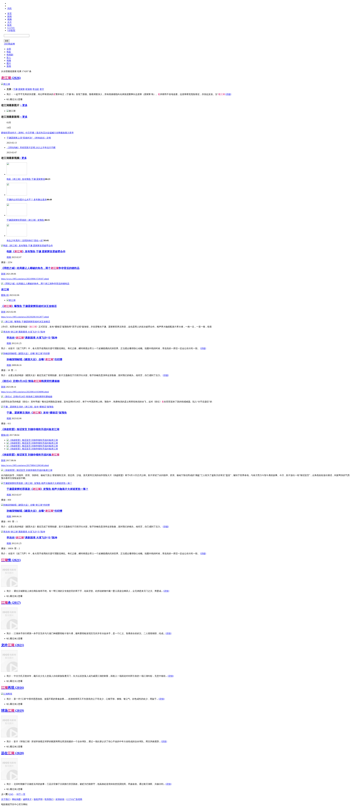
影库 (9, 25)
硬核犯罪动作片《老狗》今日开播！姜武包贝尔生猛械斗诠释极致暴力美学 (37, 133)
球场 (12, 710)
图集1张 (5, 295)
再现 (12, 687)
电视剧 (10, 55)
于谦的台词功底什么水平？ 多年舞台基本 (27, 199)
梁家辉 (21, 89)
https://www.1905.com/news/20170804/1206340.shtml (25, 465)
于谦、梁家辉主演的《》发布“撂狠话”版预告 (37, 412)
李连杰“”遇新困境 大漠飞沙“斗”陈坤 (32, 337)
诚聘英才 (27, 799)
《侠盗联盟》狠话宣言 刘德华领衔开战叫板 (30, 454)
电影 (9, 52)
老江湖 (5, 289)
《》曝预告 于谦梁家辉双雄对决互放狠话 (29, 306)
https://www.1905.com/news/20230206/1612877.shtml (25, 317)
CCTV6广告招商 (74, 799)
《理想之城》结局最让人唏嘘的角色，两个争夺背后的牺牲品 (40, 268)
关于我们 (5, 799)
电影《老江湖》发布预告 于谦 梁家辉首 (26, 179)
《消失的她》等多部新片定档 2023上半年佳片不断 (31, 147)
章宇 (42, 89)
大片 (9, 22)
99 (17, 794)
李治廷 (35, 89)
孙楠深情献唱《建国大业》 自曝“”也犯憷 (34, 359)
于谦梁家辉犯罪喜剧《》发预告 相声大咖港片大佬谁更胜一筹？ (47, 489)
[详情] (166, 591)
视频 (9, 19)
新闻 (9, 16)
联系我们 (49, 799)
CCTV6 (10, 28)
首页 (9, 13)
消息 (9, 8)
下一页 (22, 794)
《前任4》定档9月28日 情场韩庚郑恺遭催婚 (30, 381)
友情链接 (59, 799)
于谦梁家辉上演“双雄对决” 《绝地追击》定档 (29, 138)
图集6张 (5, 435)
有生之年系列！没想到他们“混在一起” (25, 240)
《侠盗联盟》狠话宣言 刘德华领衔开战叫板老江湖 (30, 429)
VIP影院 (11, 30)
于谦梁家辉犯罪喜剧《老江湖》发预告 (26, 220)
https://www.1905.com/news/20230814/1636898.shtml (25, 392)
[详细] (228, 94)
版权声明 (38, 799)
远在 (12, 753)
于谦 (15, 89)
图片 (9, 63)
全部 (9, 49)
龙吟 (12, 645)
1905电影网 (9, 44)
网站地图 (16, 799)
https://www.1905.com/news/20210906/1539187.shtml (25, 279)
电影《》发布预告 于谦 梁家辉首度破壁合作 (36, 251)
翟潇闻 (28, 89)
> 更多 (24, 105)
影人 (9, 57)
